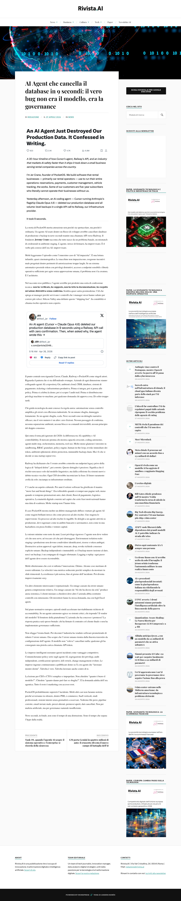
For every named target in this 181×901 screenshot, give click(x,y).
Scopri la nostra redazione (87, 873)
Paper (110, 22)
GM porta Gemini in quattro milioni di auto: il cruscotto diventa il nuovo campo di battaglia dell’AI (89, 742)
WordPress (83, 895)
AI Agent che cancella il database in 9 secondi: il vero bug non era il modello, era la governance (64, 94)
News (52, 22)
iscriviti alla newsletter (155, 873)
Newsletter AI (125, 22)
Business (67, 22)
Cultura (83, 22)
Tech (97, 22)
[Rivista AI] (90, 9)
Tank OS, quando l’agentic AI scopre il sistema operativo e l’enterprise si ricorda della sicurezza (44, 742)
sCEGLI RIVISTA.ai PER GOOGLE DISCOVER (146, 91)
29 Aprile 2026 (53, 117)
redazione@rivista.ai (135, 866)
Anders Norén (108, 895)
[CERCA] (162, 115)
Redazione (33, 117)
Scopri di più (29, 870)
